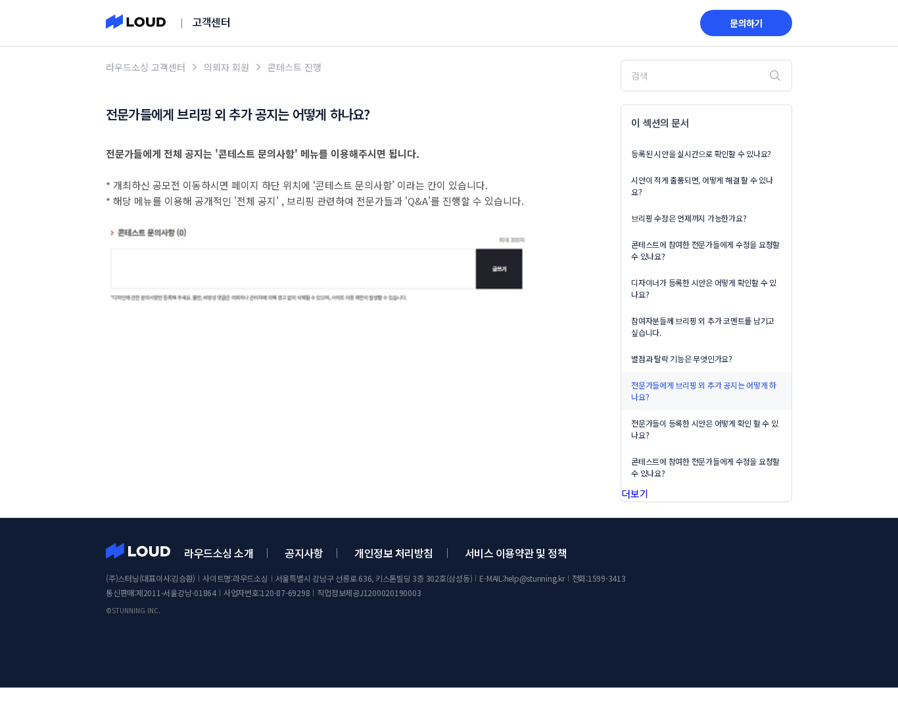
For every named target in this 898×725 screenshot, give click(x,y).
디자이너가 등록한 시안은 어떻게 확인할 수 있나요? (703, 288)
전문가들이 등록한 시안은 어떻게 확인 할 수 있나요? (704, 428)
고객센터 (211, 22)
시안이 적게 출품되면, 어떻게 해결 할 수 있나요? (702, 185)
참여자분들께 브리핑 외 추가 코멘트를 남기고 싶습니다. (702, 326)
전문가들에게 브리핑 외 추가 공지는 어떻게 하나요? (703, 390)
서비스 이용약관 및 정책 (516, 553)
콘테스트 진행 (294, 67)
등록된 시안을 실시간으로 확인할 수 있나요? (701, 153)
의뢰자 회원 (226, 67)
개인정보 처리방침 (393, 553)
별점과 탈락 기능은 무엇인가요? (681, 358)
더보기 (635, 493)
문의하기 (746, 23)
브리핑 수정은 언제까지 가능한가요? (688, 217)
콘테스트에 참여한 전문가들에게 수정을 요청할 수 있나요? (705, 250)
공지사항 (304, 553)
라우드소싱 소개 (218, 553)
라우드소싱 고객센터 (145, 67)
